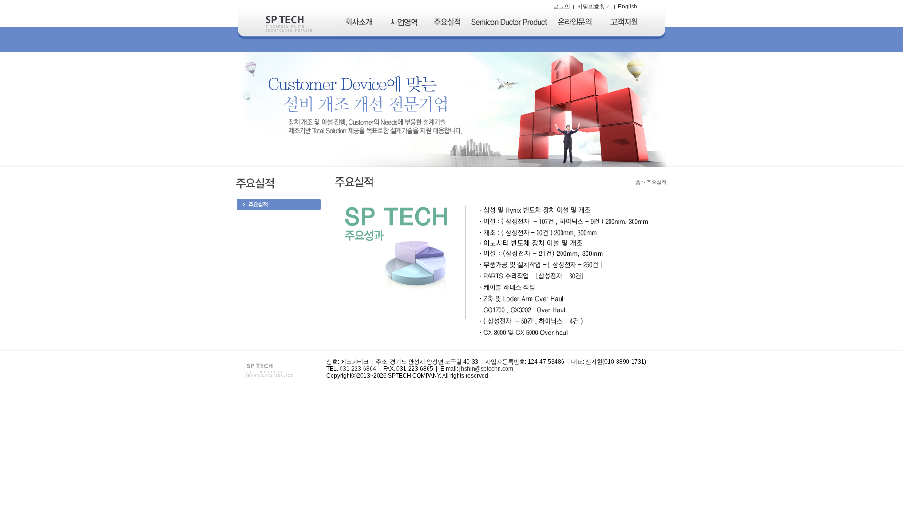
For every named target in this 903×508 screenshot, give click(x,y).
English (627, 6)
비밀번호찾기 (594, 6)
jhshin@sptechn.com (486, 368)
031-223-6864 (358, 368)
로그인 (561, 6)
